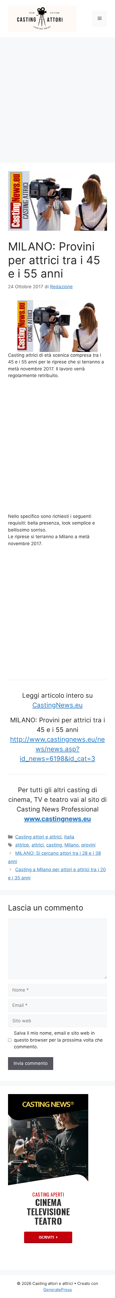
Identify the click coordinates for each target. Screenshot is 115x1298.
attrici (38, 845)
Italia (69, 837)
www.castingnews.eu (57, 819)
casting (54, 845)
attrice (22, 845)
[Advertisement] (57, 97)
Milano (71, 845)
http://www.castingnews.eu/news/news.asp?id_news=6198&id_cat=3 (57, 748)
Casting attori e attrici (38, 837)
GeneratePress (57, 1289)
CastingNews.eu (57, 705)
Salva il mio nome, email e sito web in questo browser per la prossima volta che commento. (58, 1039)
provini (88, 845)
